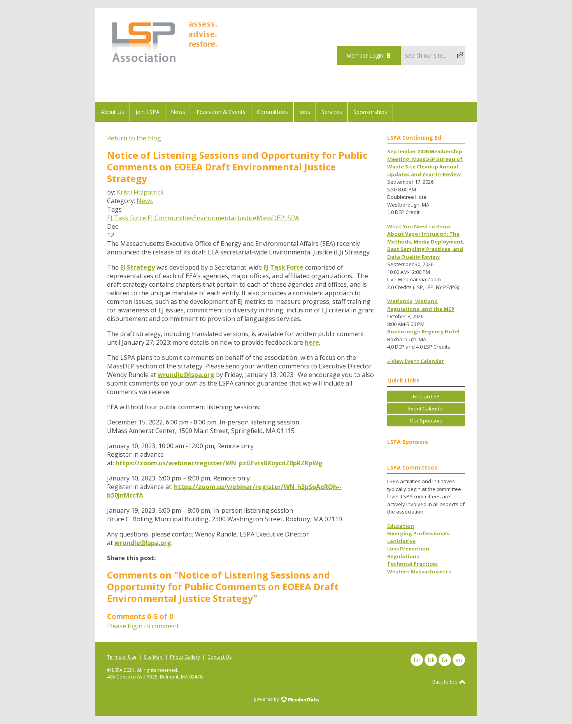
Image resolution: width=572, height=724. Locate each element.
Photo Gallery (185, 657)
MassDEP (270, 218)
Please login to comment (143, 626)
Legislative (401, 541)
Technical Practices (412, 563)
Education (400, 525)
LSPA (291, 218)
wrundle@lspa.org (186, 374)
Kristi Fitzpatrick (140, 192)
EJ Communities (169, 218)
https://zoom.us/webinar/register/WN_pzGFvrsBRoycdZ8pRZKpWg (219, 463)
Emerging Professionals (418, 533)
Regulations (403, 556)
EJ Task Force (126, 218)
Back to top (445, 681)
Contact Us (219, 657)
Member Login (364, 55)
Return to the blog (134, 138)
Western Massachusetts (419, 571)
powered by (267, 699)
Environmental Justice (224, 218)
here (312, 342)
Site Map (153, 657)
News (145, 200)
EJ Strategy (137, 267)
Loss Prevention (408, 548)
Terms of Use (122, 657)
